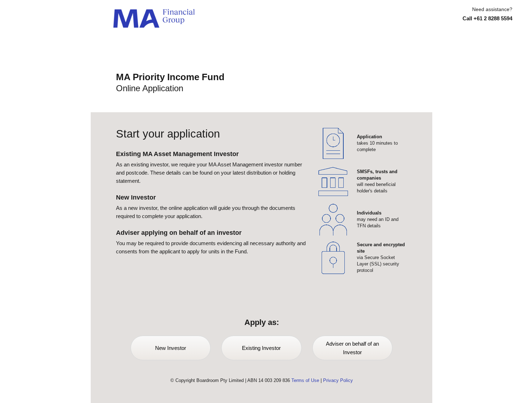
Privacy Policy (338, 380)
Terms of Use (305, 380)
